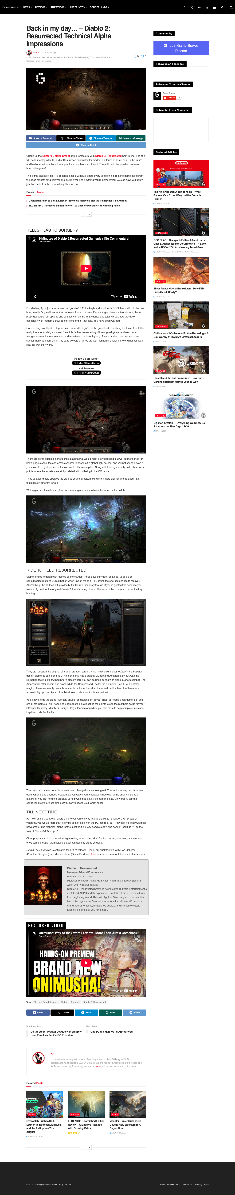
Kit (37, 52)
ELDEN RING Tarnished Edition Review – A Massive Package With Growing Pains (74, 205)
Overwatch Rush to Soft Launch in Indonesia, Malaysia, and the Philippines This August (78, 200)
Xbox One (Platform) (100, 57)
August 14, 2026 (162, 203)
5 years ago (50, 52)
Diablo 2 (75, 1002)
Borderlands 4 (99, 7)
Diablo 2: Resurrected (94, 1002)
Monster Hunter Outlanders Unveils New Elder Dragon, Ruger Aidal (125, 1124)
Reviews (40, 7)
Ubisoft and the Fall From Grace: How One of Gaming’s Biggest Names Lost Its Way (179, 379)
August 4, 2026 (162, 296)
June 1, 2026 (160, 341)
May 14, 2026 (160, 431)
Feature (160, 184)
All (30, 57)
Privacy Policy (202, 1184)
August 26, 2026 (35, 1136)
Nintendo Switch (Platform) (60, 57)
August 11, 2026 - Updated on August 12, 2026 (176, 251)
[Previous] (83, 214)
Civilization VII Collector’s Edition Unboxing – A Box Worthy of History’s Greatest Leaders (180, 335)
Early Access (39, 57)
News (26, 7)
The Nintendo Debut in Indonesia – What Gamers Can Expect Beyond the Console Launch (177, 195)
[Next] (89, 214)
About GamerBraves (169, 1184)
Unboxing (161, 233)
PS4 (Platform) (82, 57)
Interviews (57, 7)
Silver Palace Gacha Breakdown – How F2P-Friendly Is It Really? (178, 290)
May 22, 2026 (160, 386)
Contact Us (187, 1184)
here (93, 854)
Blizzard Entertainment (45, 1002)
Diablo (64, 1002)
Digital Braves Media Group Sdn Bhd (55, 1184)
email (98, 1066)
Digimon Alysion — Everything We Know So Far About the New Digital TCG (179, 424)
